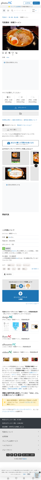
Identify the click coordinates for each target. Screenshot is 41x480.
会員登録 (23, 386)
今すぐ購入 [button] (13, 129)
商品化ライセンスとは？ (24, 125)
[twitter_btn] (8, 454)
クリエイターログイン (9, 411)
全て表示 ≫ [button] (35, 269)
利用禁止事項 (6, 120)
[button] (27, 3)
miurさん (14, 251)
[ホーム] (8, 478)
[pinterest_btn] (15, 454)
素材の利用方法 (17, 120)
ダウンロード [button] (22, 107)
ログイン (14, 374)
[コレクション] (24, 478)
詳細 (24, 474)
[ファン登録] (16, 478)
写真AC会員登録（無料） (15, 388)
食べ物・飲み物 (13, 17)
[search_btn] (12, 10)
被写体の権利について (30, 120)
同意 (29, 474)
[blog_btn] (20, 454)
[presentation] (36, 326)
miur (7, 57)
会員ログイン (33, 372)
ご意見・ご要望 (29, 455)
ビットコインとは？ (32, 303)
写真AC (4, 17)
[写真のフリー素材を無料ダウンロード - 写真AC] (6, 3)
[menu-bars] (4, 10)
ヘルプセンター (29, 402)
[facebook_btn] (11, 454)
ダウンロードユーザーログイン (22, 409)
